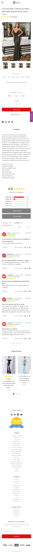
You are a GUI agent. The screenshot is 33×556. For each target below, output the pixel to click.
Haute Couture (16, 491)
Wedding (16, 487)
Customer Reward (16, 436)
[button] (26, 247)
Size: (16, 74)
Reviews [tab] (5, 223)
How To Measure (16, 453)
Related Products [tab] (16, 351)
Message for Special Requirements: (16, 82)
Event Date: (16, 92)
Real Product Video (16, 451)
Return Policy (16, 441)
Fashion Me (16, 514)
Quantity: (16, 101)
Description (16, 129)
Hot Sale (16, 479)
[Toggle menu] (2, 2)
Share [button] (5, 247)
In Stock (16, 481)
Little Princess (16, 512)
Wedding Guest (16, 489)
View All (16, 516)
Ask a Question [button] (17, 216)
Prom (16, 483)
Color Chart (16, 459)
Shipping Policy (16, 443)
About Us (16, 438)
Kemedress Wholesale (16, 463)
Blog (16, 469)
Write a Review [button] (17, 211)
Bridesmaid (16, 493)
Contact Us (17, 440)
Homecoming (16, 485)
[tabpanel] (9, 373)
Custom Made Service (17, 449)
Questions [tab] (17, 223)
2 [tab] (16, 394)
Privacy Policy (16, 445)
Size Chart (16, 457)
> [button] (22, 343)
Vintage (16, 495)
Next (31, 373)
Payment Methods (16, 461)
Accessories (16, 501)
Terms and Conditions (16, 447)
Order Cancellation (16, 465)
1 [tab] (13, 394)
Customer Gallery (16, 467)
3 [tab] (19, 394)
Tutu (16, 497)
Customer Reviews (16, 455)
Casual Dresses (16, 499)
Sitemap (16, 471)
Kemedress (16, 510)
